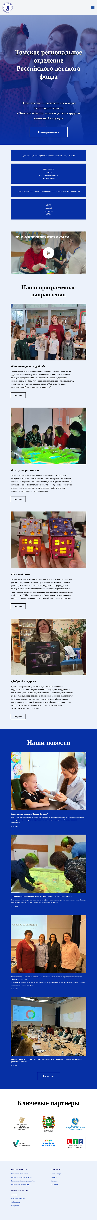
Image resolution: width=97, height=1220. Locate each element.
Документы (54, 1184)
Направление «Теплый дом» (19, 1174)
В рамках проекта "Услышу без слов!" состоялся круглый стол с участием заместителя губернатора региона (46, 1060)
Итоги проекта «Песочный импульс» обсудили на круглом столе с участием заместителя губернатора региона (46, 977)
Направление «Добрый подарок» (21, 1184)
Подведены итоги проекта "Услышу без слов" (29, 814)
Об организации (56, 1174)
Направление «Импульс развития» (21, 1177)
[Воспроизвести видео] (48, 253)
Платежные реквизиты (18, 1198)
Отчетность (54, 1181)
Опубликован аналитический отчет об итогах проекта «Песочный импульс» (41, 896)
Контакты (14, 1195)
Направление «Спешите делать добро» (23, 1181)
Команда (53, 1177)
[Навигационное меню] (92, 7)
